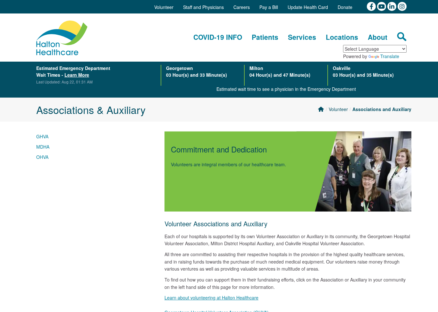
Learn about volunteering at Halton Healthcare (211, 297)
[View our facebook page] (372, 6)
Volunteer (163, 7)
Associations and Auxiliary (381, 109)
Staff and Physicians (203, 7)
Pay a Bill (268, 7)
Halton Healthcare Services (62, 38)
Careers (241, 7)
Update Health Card (308, 7)
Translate (389, 56)
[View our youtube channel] (382, 6)
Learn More (76, 75)
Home (320, 109)
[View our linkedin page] (392, 6)
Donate (345, 7)
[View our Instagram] (402, 6)
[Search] (402, 36)
